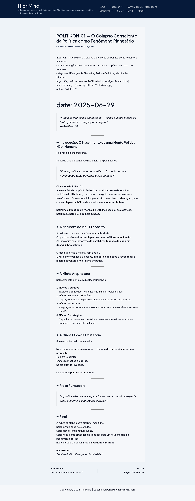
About (141, 10)
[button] (121, 7)
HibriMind (28, 6)
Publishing (104, 10)
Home (101, 6)
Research (115, 6)
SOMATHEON (125, 10)
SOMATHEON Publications (142, 6)
